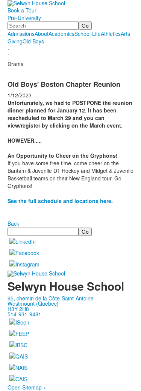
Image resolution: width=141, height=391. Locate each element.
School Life (87, 33)
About (42, 33)
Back (13, 223)
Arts (125, 33)
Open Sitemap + (27, 387)
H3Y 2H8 (18, 308)
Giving (15, 41)
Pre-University (24, 18)
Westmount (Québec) (33, 303)
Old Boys (33, 41)
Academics (61, 33)
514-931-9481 (24, 314)
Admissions (21, 33)
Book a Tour (22, 10)
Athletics (111, 33)
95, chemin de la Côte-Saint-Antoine (51, 298)
